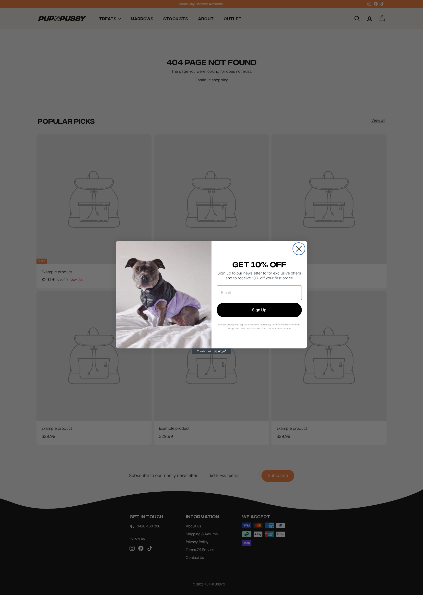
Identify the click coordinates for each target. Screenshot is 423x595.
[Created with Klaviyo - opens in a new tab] (211, 351)
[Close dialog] (299, 249)
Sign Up (259, 310)
